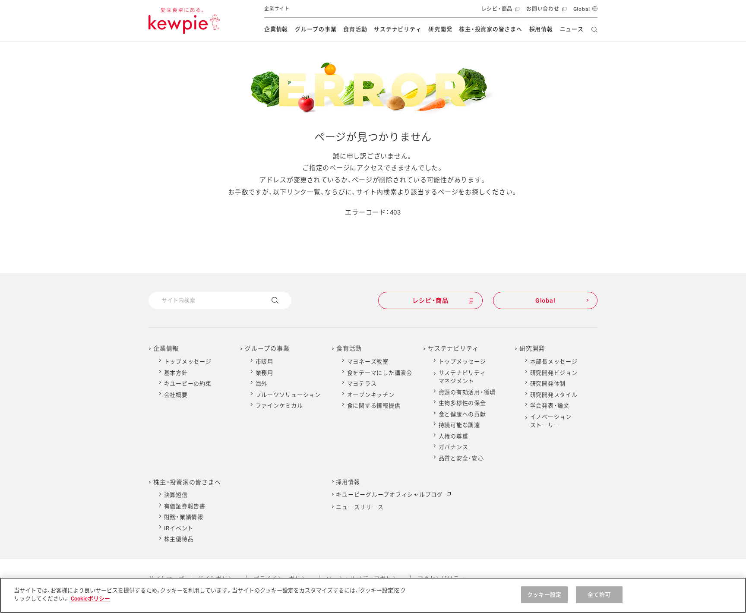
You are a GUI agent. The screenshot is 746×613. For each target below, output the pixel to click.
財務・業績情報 (183, 517)
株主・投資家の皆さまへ (490, 29)
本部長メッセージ (554, 361)
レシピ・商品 (499, 12)
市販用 (264, 361)
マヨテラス (362, 383)
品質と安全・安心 (461, 458)
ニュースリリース (359, 507)
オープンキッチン (371, 395)
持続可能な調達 (459, 425)
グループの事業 (315, 29)
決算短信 (176, 495)
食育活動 (355, 29)
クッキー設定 (544, 594)
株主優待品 (179, 539)
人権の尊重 (453, 436)
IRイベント (179, 528)
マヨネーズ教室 (368, 361)
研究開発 (440, 29)
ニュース (572, 29)
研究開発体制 (548, 383)
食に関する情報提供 (374, 405)
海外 (262, 383)
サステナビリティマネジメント (462, 377)
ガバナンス (453, 447)
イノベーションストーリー (551, 421)
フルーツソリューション (288, 395)
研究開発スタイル (554, 395)
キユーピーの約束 (188, 383)
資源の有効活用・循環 (467, 392)
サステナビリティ (397, 29)
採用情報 (541, 29)
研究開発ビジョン (554, 373)
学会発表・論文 (549, 405)
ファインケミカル (279, 405)
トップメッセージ (188, 361)
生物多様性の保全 (462, 403)
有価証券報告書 (184, 506)
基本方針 (176, 373)
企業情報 (276, 29)
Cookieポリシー (90, 598)
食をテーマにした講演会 (379, 373)
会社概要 (176, 395)
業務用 (264, 373)
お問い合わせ (545, 12)
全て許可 (599, 594)
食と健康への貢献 (462, 414)
